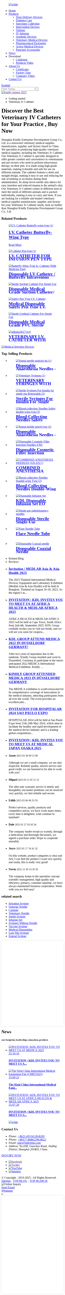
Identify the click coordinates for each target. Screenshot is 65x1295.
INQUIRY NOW (11, 1155)
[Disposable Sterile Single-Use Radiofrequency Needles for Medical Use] (36, 513)
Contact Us (15, 79)
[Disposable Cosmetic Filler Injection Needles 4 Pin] (36, 444)
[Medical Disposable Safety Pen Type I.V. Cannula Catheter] (27, 298)
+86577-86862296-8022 (32, 1139)
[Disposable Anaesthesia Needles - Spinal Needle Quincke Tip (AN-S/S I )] (33, 360)
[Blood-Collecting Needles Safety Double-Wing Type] (36, 411)
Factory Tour (23, 72)
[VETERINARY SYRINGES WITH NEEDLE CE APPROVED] (30, 375)
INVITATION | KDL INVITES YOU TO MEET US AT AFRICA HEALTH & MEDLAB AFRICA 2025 (36, 606)
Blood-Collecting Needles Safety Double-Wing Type (33, 420)
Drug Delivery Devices (29, 17)
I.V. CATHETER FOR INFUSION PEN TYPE (30, 257)
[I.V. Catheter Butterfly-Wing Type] (31, 225)
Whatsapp (7, 1190)
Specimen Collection (28, 23)
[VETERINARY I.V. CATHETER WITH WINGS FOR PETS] (20, 331)
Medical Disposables (20, 929)
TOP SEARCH (38, 1180)
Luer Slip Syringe (19, 932)
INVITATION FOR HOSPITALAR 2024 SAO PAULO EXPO (35, 711)
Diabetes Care (24, 20)
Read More (15, 244)
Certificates (22, 69)
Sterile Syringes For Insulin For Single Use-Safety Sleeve (34, 401)
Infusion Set (15, 919)
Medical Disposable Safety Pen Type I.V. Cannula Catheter (27, 307)
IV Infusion (22, 33)
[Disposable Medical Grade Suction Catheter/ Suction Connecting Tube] (32, 284)
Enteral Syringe (17, 936)
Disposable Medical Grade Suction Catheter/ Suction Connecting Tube (32, 292)
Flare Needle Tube (33, 533)
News (12, 53)
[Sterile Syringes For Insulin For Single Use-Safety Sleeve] (36, 393)
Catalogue (21, 59)
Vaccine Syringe (18, 926)
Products (14, 13)
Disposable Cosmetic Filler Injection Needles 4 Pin (35, 452)
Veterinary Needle (19, 913)
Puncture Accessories (28, 49)
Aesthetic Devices (26, 36)
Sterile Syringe (17, 916)
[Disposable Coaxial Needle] (32, 543)
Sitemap (6, 1180)
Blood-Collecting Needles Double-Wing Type (36, 489)
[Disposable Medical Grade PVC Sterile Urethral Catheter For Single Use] (32, 317)
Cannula (13, 910)
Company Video (25, 75)
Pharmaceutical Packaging (31, 43)
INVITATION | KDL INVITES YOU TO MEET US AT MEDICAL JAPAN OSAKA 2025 (36, 744)
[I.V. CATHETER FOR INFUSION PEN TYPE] (22, 251)
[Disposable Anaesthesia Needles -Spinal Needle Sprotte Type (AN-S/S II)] (33, 426)
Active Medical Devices (29, 46)
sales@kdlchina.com (29, 1142)
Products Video (24, 62)
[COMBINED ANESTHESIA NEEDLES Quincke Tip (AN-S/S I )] (36, 462)
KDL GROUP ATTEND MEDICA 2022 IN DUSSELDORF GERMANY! (34, 643)
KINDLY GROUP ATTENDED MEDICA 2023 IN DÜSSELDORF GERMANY (34, 678)
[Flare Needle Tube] (28, 528)
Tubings (20, 30)
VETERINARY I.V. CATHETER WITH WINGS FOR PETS (27, 340)
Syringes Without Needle (23, 923)
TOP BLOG (20, 1180)
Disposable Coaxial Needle (33, 550)
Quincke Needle (18, 906)
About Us (14, 66)
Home (12, 10)
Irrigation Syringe (19, 903)
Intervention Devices (28, 26)
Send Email (8, 1187)
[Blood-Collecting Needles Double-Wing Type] (36, 480)
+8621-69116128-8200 (31, 1136)
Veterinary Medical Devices (31, 40)
